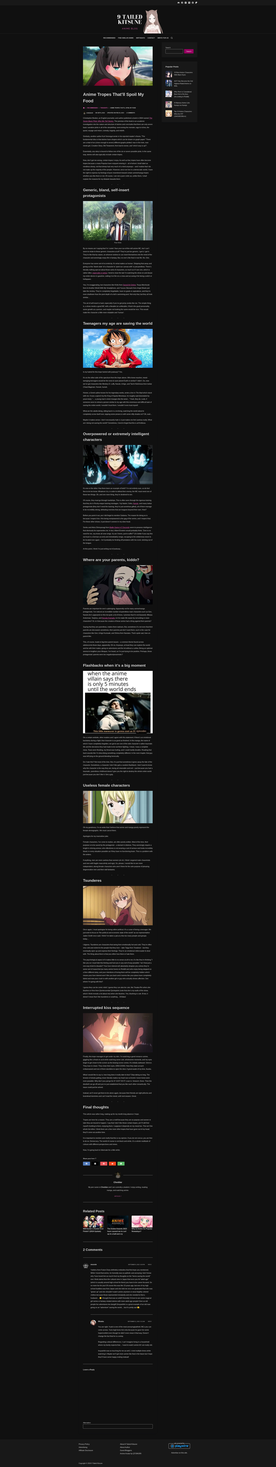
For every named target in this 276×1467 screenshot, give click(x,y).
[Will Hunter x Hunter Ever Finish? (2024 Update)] (93, 1222)
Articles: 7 (117, 1196)
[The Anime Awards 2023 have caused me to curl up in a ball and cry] (117, 1222)
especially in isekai (100, 273)
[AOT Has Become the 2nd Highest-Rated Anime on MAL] (168, 83)
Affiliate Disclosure (86, 1450)
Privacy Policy (84, 1444)
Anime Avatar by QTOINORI (130, 1453)
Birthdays (140, 38)
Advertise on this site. (179, 1453)
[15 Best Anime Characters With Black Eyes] (168, 74)
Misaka (101, 1321)
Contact (151, 38)
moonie (94, 1264)
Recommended (109, 38)
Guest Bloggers (126, 1450)
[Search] (172, 38)
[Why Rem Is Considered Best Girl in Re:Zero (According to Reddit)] (168, 94)
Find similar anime (125, 38)
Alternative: (87, 1423)
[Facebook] (182, 3)
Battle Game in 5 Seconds (119, 527)
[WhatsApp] (121, 1164)
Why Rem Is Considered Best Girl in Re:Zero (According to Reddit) (182, 94)
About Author (125, 1447)
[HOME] (84, 108)
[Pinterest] (193, 3)
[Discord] (179, 3)
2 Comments (130, 113)
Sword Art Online (129, 285)
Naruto (135, 503)
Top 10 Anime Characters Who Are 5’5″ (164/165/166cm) (183, 113)
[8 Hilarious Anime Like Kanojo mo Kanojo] (168, 104)
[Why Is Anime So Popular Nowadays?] (142, 1222)
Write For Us (163, 38)
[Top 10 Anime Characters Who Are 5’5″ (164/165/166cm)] (168, 113)
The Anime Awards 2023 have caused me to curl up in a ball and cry (117, 1231)
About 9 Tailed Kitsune (128, 1444)
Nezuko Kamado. (108, 618)
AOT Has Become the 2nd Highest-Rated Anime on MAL (183, 83)
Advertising (83, 1447)
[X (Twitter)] (189, 3)
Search (168, 47)
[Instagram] (186, 3)
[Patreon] (196, 3)
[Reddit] (112, 1164)
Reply (150, 1264)
